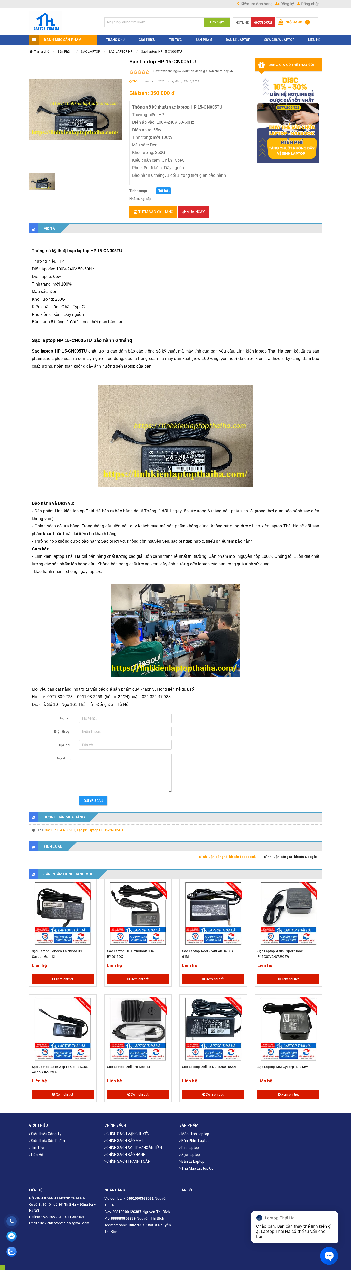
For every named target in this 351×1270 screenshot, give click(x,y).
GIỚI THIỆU (146, 40)
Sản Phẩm (65, 51)
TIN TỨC (175, 40)
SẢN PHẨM (204, 40)
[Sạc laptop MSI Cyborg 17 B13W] (288, 1029)
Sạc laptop (190, 1154)
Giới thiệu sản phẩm (47, 1141)
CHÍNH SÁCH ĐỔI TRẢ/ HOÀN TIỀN (134, 1148)
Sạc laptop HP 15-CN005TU (161, 51)
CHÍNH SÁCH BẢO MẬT (125, 1141)
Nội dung (64, 758)
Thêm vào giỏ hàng (155, 212)
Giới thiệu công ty (45, 1134)
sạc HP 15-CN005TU (60, 830)
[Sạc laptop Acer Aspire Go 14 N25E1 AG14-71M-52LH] (63, 1029)
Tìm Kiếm (217, 22)
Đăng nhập (309, 4)
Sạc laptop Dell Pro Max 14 (128, 1067)
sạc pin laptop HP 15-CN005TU (100, 830)
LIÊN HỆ (314, 40)
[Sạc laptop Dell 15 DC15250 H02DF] (213, 1029)
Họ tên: (65, 718)
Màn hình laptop (195, 1134)
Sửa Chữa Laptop (279, 40)
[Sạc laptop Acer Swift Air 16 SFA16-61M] (213, 914)
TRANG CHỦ (115, 40)
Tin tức (37, 1148)
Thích (136, 81)
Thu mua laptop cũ (197, 1168)
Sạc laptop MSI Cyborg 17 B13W (282, 1067)
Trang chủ (41, 51)
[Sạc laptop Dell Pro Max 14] (138, 1029)
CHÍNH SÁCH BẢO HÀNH (125, 1154)
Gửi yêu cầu (93, 801)
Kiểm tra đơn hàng (256, 4)
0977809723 (263, 22)
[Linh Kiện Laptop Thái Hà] (63, 22)
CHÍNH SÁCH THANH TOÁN (128, 1161)
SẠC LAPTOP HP (120, 51)
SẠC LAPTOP (90, 51)
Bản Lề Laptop (238, 40)
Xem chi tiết (64, 979)
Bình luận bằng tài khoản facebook (227, 857)
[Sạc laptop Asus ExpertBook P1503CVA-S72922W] (288, 914)
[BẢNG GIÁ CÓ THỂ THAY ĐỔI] (288, 118)
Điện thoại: (62, 732)
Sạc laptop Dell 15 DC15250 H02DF (209, 1067)
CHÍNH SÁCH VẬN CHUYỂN (127, 1134)
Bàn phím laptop (195, 1141)
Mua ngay (195, 212)
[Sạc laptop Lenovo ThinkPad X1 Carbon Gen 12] (63, 914)
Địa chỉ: (65, 745)
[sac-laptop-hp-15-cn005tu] (42, 181)
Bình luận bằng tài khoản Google (290, 857)
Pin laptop (190, 1148)
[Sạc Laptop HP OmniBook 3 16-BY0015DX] (138, 914)
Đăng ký (286, 4)
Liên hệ (36, 1154)
